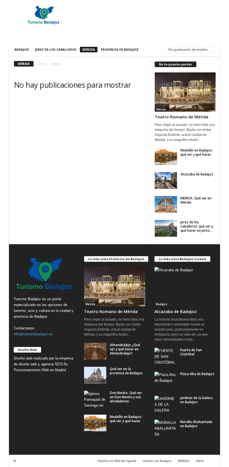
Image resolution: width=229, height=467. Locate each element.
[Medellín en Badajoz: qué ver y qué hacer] (166, 156)
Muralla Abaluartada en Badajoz (196, 423)
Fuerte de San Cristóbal (191, 352)
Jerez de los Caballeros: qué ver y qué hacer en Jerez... (196, 226)
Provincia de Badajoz (120, 49)
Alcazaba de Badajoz (196, 174)
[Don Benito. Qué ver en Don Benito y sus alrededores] (95, 399)
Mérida (88, 49)
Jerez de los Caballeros (56, 49)
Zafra (200, 461)
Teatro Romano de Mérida (181, 116)
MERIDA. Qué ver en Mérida (195, 200)
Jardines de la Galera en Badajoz (196, 399)
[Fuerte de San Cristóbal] (165, 356)
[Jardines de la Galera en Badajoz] (165, 404)
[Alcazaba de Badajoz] (166, 180)
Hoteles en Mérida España (116, 461)
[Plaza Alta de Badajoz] (165, 380)
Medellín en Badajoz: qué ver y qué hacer (196, 152)
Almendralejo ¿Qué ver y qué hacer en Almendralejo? (125, 349)
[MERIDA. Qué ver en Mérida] (166, 204)
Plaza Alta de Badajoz (197, 373)
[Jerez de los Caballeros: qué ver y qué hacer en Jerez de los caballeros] (166, 228)
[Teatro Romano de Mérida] (185, 92)
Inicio (42, 64)
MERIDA (183, 461)
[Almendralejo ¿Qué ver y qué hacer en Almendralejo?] (95, 351)
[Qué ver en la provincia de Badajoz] (95, 375)
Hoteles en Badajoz (157, 461)
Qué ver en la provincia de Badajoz (126, 370)
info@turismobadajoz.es (33, 334)
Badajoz (22, 49)
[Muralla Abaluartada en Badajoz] (165, 428)
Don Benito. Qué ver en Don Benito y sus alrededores (126, 397)
